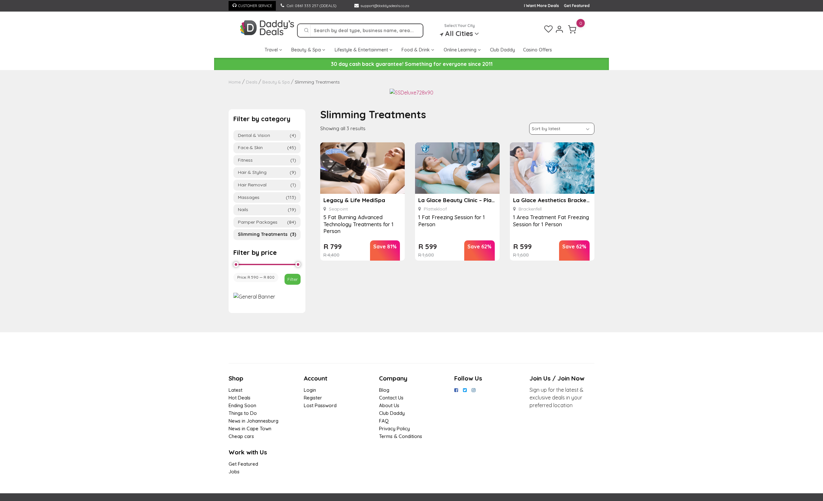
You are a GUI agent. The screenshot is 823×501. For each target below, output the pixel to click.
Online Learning (461, 50)
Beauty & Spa (306, 50)
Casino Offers (537, 50)
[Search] (306, 30)
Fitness (267, 160)
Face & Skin (267, 147)
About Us (389, 405)
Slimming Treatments (267, 234)
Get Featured (577, 5)
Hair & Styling (267, 172)
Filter (292, 279)
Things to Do (243, 413)
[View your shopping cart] (572, 29)
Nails (267, 209)
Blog (384, 390)
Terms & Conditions (400, 436)
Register (313, 398)
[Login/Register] (559, 29)
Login (310, 390)
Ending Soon (242, 405)
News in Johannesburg (253, 421)
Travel (272, 50)
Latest (235, 390)
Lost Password (320, 405)
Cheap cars (241, 436)
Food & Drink (416, 50)
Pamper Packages (267, 222)
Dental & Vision (267, 135)
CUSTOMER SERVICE (255, 6)
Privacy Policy (394, 428)
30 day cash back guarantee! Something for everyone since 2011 (412, 64)
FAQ (384, 421)
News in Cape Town (250, 428)
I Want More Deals (541, 5)
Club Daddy (502, 50)
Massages (267, 197)
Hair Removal (267, 185)
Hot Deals (239, 398)
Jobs (234, 472)
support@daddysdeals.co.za (384, 5)
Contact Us (391, 398)
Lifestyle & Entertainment (362, 50)
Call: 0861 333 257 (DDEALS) (311, 5)
